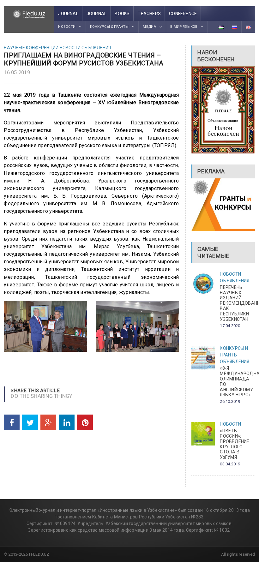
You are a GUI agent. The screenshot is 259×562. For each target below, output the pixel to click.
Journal (68, 13)
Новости (70, 47)
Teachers (149, 13)
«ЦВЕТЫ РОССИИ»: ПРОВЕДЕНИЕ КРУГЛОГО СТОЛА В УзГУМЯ (234, 444)
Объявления (96, 47)
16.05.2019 (17, 72)
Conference (183, 13)
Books (122, 13)
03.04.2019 (230, 464)
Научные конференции (31, 47)
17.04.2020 (230, 325)
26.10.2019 (230, 401)
